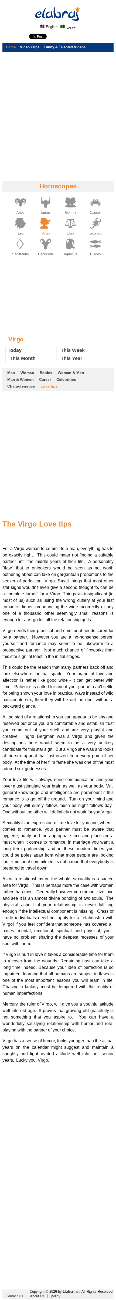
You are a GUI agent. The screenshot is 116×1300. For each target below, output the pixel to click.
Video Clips (29, 47)
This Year (71, 358)
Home (11, 47)
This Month (23, 358)
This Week (73, 350)
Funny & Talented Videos (65, 47)
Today (15, 350)
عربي (70, 26)
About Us (37, 1296)
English (51, 27)
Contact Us (14, 1296)
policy (55, 1296)
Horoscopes (58, 186)
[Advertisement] (58, 117)
